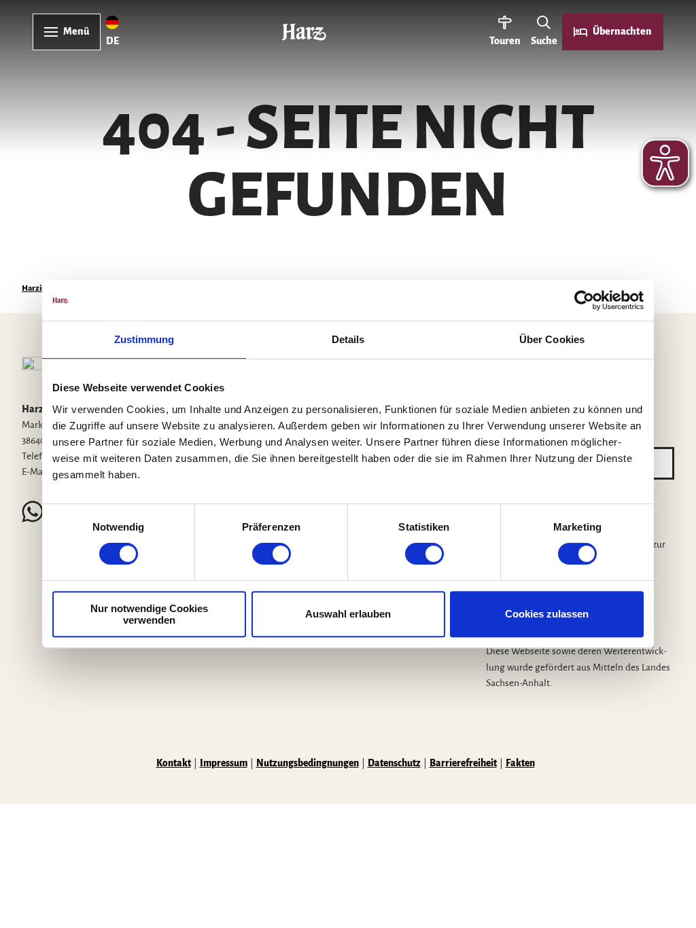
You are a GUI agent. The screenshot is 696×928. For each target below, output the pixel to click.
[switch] (271, 554)
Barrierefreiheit (463, 763)
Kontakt (173, 763)
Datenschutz (394, 763)
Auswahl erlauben (348, 614)
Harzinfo (37, 288)
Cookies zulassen (547, 614)
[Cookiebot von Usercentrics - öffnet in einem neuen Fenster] (584, 300)
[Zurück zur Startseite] (304, 31)
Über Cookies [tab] (552, 339)
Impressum (223, 763)
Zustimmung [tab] (144, 339)
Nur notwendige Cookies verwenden (149, 614)
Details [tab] (348, 339)
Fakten (520, 763)
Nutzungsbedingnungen (307, 763)
